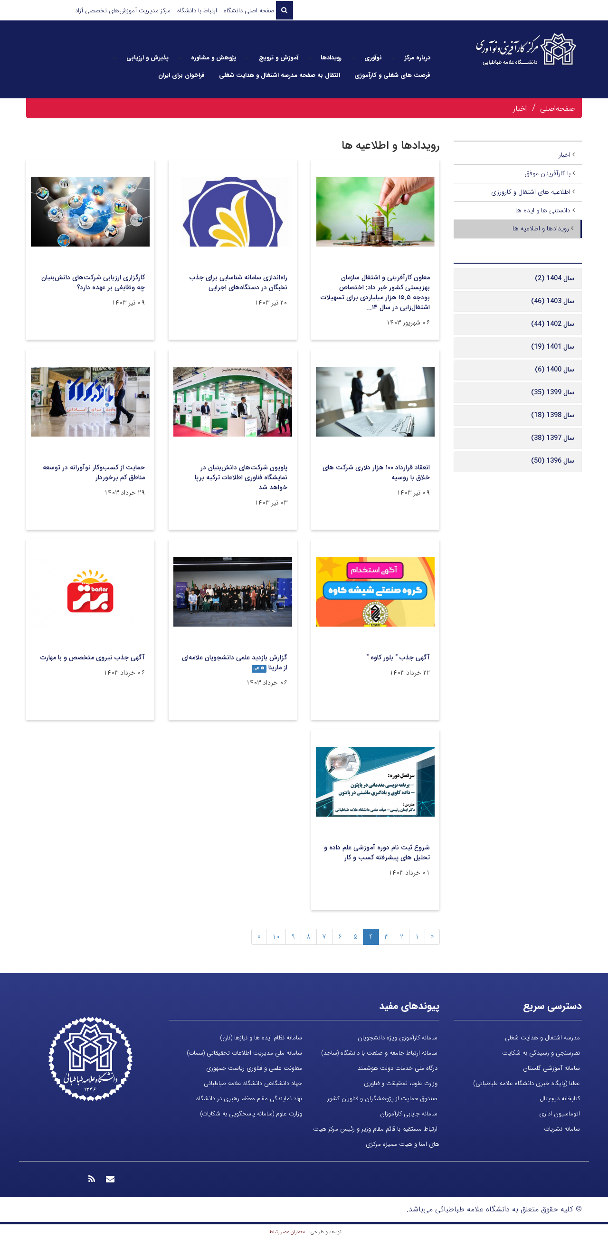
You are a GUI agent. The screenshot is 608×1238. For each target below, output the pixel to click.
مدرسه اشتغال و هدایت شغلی (542, 1038)
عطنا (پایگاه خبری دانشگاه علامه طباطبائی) (526, 1083)
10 (276, 937)
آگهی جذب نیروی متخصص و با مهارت (92, 657)
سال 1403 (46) (552, 301)
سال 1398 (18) (552, 415)
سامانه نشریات (562, 1129)
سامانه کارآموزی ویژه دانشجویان (397, 1038)
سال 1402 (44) (552, 324)
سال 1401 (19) (552, 347)
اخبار (520, 108)
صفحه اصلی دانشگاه (249, 11)
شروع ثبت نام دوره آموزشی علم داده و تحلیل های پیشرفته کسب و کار (377, 852)
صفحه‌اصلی (557, 108)
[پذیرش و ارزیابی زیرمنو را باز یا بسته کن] (115, 58)
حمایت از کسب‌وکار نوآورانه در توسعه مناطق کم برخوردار (94, 472)
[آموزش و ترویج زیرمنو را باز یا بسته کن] (247, 58)
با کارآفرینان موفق (547, 173)
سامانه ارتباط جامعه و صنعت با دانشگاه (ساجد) (379, 1053)
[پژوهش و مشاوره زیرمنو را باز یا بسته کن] (180, 58)
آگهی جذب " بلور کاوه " (398, 657)
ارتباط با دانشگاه (197, 11)
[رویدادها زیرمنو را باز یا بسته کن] (309, 58)
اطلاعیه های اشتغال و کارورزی (530, 192)
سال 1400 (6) (554, 369)
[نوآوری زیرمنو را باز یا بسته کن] (353, 58)
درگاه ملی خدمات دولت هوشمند (397, 1068)
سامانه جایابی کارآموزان (408, 1114)
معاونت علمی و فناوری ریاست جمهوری (254, 1068)
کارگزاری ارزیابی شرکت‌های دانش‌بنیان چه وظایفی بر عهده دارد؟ (93, 282)
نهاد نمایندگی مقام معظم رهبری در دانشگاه (249, 1099)
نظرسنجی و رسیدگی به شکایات (541, 1053)
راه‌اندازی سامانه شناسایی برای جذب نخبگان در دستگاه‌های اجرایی (238, 282)
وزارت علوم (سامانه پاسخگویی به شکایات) (251, 1114)
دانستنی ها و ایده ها (542, 210)
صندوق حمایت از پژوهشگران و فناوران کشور (382, 1099)
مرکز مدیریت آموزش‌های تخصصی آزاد (123, 11)
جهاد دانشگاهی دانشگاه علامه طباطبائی (253, 1083)
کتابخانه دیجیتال (560, 1099)
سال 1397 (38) (552, 438)
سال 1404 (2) (554, 278)
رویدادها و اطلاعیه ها (541, 228)
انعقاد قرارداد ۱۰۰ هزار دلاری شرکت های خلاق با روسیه (376, 472)
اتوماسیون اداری (559, 1114)
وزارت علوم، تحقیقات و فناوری (400, 1083)
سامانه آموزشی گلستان (551, 1068)
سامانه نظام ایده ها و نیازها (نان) (261, 1038)
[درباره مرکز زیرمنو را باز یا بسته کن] (393, 58)
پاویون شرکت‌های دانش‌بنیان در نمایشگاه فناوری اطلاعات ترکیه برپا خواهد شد (241, 477)
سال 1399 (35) (552, 392)
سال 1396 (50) (552, 461)
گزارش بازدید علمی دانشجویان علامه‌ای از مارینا (234, 662)
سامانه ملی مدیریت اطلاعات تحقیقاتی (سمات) (244, 1053)
